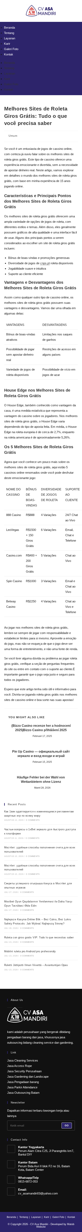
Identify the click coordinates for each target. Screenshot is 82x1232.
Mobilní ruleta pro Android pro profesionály (30, 951)
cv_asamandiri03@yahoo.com (38, 1193)
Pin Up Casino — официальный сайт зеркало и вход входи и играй (41, 754)
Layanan (9, 38)
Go (67, 1125)
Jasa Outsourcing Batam (23, 1092)
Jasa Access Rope (19, 1065)
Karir (7, 43)
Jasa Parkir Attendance (22, 1087)
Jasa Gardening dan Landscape (28, 1076)
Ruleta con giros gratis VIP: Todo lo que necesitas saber (39, 937)
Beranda (9, 27)
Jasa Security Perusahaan (24, 1071)
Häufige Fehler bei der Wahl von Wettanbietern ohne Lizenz (41, 779)
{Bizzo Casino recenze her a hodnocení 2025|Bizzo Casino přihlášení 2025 (41, 728)
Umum (13, 135)
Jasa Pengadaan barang (23, 1082)
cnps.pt (45, 263)
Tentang (9, 33)
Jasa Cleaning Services (22, 1060)
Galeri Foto (11, 49)
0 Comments (33, 820)
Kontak (8, 54)
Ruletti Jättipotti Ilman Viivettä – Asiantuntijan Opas (36, 965)
